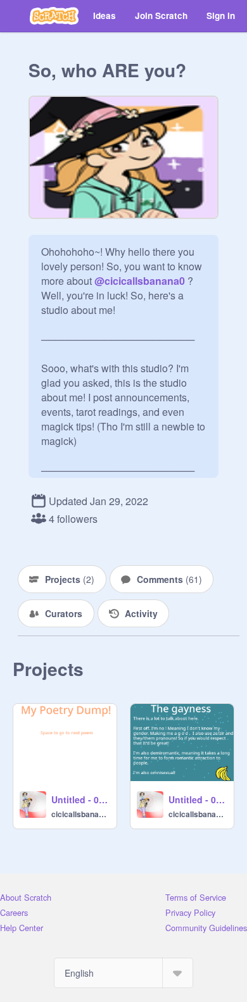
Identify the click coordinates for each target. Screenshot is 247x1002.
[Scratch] (54, 16)
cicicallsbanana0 (80, 814)
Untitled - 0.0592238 (80, 799)
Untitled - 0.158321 (197, 799)
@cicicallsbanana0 (139, 280)
